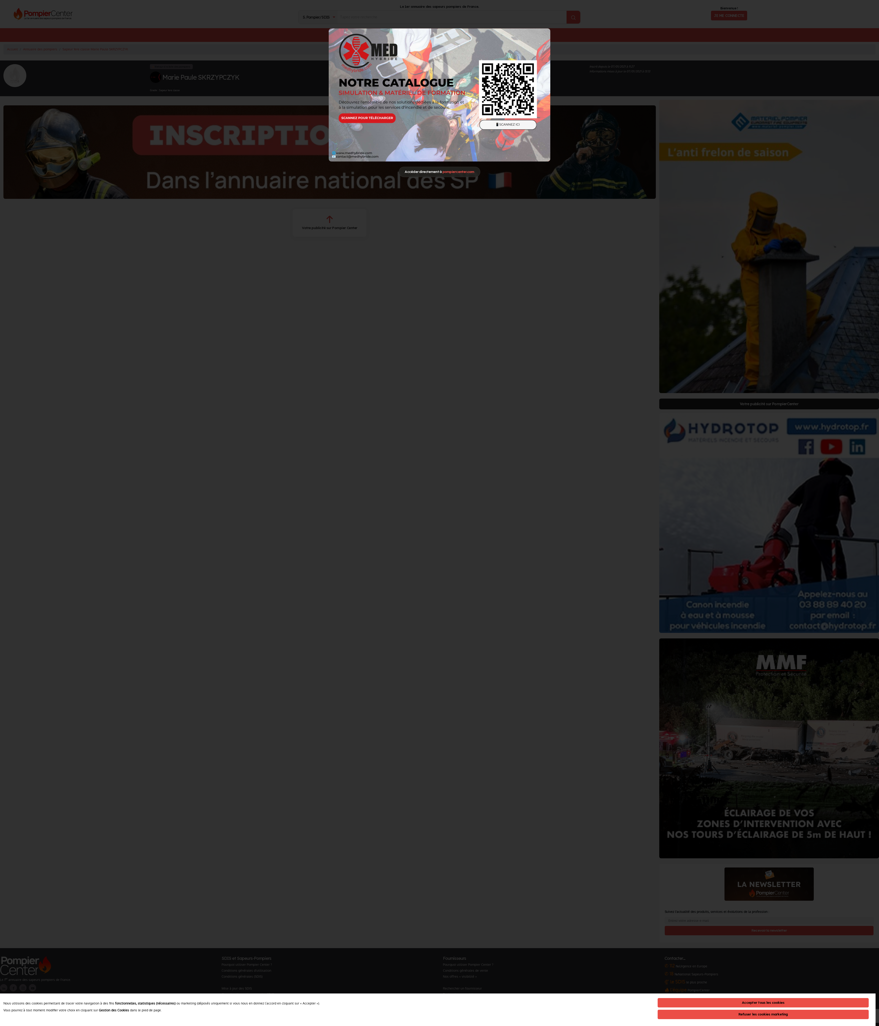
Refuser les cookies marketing (763, 1014)
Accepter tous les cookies (763, 1002)
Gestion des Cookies (114, 1010)
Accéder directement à (439, 172)
